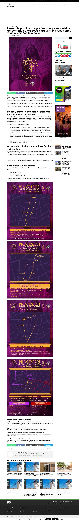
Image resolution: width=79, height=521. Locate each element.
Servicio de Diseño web (58, 503)
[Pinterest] (64, 0)
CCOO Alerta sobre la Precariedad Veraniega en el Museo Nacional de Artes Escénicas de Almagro (46, 475)
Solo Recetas (35, 510)
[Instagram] (66, 0)
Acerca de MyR (69, 503)
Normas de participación (54, 517)
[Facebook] (61, 0)
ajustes (41, 519)
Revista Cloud (22, 511)
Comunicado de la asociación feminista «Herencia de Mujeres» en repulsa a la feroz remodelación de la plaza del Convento (66, 171)
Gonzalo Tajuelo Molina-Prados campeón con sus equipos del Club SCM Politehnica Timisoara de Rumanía (67, 155)
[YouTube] (68, 0)
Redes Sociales (22, 510)
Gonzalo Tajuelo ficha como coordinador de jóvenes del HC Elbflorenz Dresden (62, 79)
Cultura (15, 26)
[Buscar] (70, 38)
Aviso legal (41, 517)
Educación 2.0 (49, 510)
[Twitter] (63, 0)
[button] (68, 5)
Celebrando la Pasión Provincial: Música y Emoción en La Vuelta (14, 474)
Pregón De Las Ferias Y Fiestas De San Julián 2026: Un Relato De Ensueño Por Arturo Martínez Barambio (64, 492)
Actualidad (10, 26)
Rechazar (54, 519)
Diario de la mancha (68, 501)
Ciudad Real (61, 510)
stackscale (39, 455)
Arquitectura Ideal (10, 511)
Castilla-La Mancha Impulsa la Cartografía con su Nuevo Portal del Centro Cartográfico (14, 492)
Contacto (64, 503)
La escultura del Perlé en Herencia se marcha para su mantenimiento (66, 163)
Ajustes (61, 519)
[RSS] (71, 0)
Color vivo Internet (15, 516)
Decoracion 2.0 (9, 510)
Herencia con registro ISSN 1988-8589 (64, 517)
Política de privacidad (47, 517)
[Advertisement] (39, 16)
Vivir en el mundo (36, 511)
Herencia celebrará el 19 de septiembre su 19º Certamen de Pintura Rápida (64, 474)
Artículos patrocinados (50, 503)
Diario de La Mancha (63, 511)
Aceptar (48, 519)
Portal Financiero (49, 511)
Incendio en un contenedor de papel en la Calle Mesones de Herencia (66, 147)
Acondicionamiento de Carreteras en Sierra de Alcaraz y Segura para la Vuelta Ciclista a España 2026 (31, 475)
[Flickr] (69, 0)
